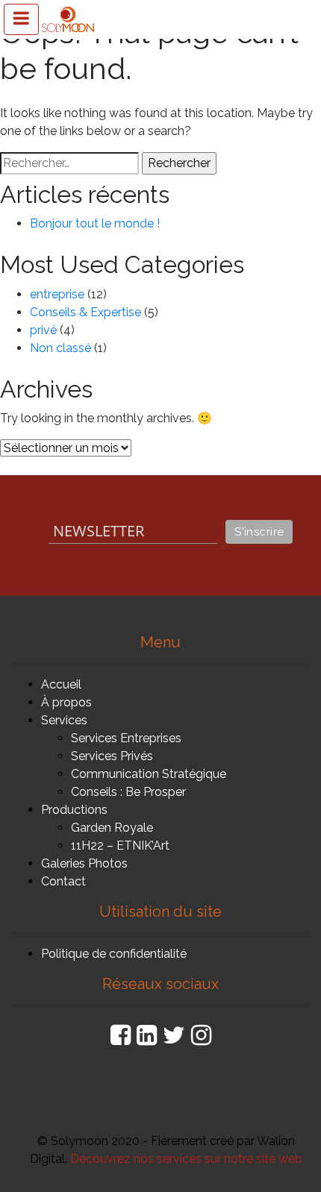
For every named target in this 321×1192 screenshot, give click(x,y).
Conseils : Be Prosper (128, 792)
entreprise (57, 294)
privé (43, 330)
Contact (63, 881)
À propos (66, 702)
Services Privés (112, 756)
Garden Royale (112, 828)
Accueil (61, 684)
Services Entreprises (126, 738)
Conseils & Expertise (85, 312)
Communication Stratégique (148, 774)
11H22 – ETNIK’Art (120, 845)
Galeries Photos (84, 863)
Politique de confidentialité (114, 954)
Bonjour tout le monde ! (95, 223)
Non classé (60, 348)
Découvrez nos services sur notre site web (186, 1159)
